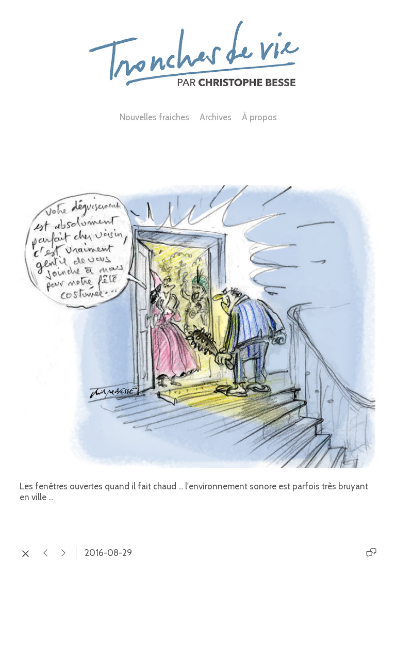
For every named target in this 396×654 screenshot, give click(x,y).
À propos (259, 117)
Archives (216, 117)
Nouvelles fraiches (154, 117)
